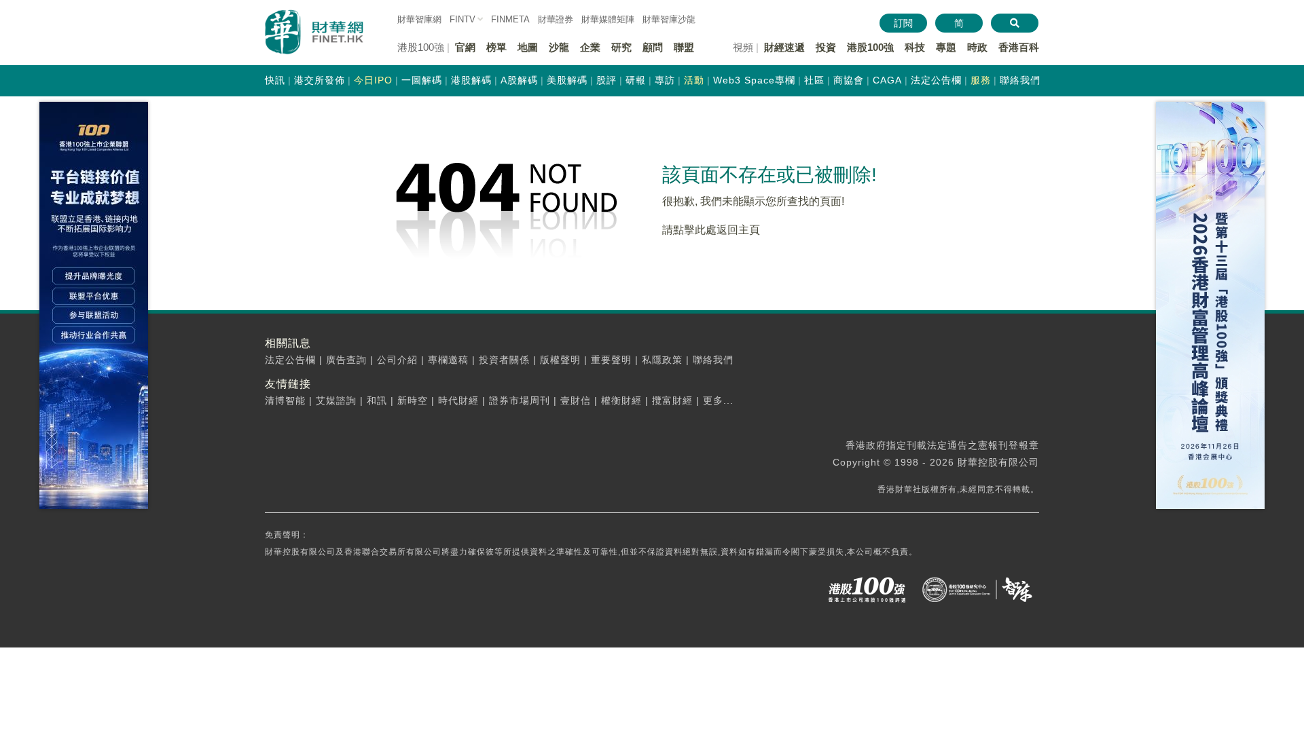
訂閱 (903, 23)
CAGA (887, 80)
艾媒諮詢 (336, 400)
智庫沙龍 (668, 19)
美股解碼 (567, 80)
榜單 (496, 47)
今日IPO (373, 80)
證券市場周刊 (519, 400)
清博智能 (285, 400)
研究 (621, 47)
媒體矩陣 (607, 19)
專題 (946, 47)
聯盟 (684, 47)
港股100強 (870, 47)
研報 (636, 80)
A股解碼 (519, 80)
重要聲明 (611, 359)
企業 (590, 47)
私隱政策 (662, 359)
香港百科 (1018, 47)
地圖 (528, 47)
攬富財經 (672, 400)
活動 (694, 80)
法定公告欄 (936, 80)
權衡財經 (621, 400)
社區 (814, 80)
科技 (915, 47)
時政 (977, 47)
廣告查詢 (346, 359)
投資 (826, 47)
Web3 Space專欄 (754, 80)
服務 (981, 80)
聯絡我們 (1020, 80)
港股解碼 (471, 80)
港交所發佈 (319, 80)
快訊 (275, 80)
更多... (718, 400)
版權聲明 (560, 359)
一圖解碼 (421, 80)
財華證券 (555, 19)
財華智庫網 (419, 19)
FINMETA (510, 19)
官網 (465, 47)
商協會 (848, 80)
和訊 (377, 400)
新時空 (412, 400)
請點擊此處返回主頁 (711, 230)
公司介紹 (397, 359)
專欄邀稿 (448, 359)
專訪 (665, 80)
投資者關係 (504, 359)
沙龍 (559, 47)
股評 (606, 80)
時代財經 (458, 400)
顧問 (652, 47)
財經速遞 (784, 47)
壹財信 (575, 400)
